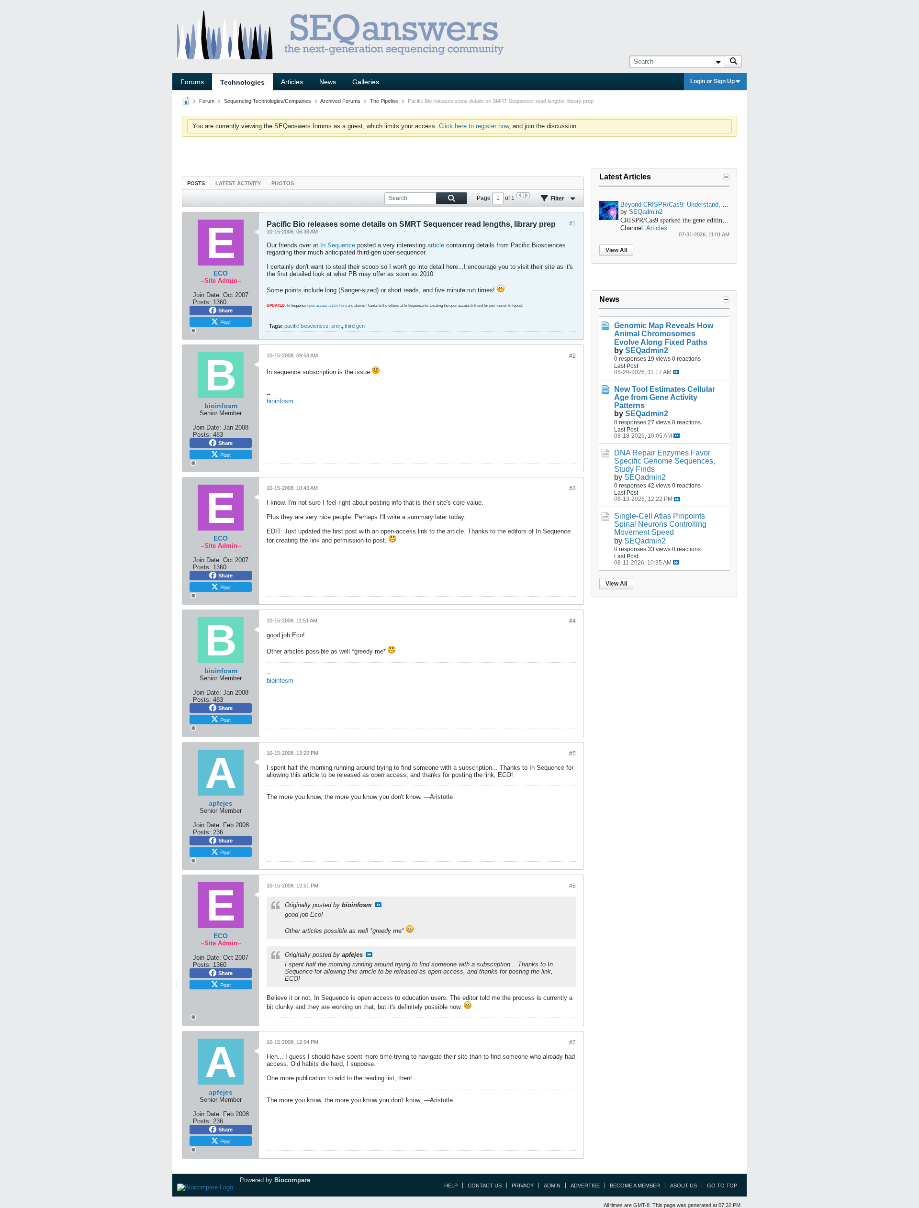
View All (616, 250)
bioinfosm (280, 401)
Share (225, 310)
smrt (336, 326)
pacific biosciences (306, 326)
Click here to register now (474, 126)
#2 (572, 356)
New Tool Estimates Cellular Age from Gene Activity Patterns (664, 397)
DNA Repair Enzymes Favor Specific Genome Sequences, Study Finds (664, 461)
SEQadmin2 (645, 211)
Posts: (202, 302)
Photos (282, 183)
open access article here (327, 305)
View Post (378, 904)
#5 (572, 753)
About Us (683, 1185)
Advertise (585, 1185)
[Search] (733, 61)
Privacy (523, 1185)
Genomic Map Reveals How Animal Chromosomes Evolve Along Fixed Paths (663, 333)
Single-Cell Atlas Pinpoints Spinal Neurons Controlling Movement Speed (660, 524)
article (435, 245)
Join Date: (207, 295)
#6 (572, 886)
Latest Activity (238, 183)
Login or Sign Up (712, 81)
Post (225, 322)
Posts (196, 183)
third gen (355, 326)
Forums (192, 82)
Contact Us (485, 1185)
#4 (572, 621)
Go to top (722, 1185)
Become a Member (635, 1185)
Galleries (365, 82)
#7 (572, 1042)
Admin (552, 1185)
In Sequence (337, 245)
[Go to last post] (676, 372)
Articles (292, 82)
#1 (572, 223)
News (327, 82)
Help (451, 1185)
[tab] (196, 183)
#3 (572, 488)
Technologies (242, 82)
